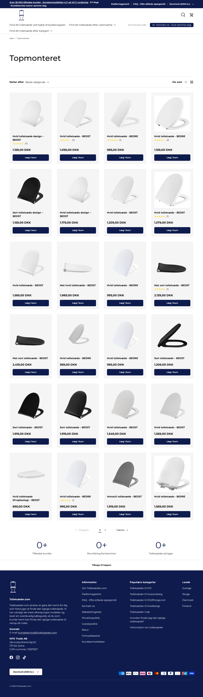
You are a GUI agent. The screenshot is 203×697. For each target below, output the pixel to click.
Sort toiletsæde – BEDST (169, 358)
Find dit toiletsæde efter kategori (29, 30)
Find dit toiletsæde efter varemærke (90, 25)
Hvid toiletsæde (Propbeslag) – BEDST (26, 498)
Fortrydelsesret (91, 635)
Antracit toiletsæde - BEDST (124, 496)
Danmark (187, 600)
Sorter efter (17, 82)
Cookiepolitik (89, 623)
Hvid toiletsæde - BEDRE (122, 136)
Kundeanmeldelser (93, 641)
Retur (85, 629)
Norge (186, 594)
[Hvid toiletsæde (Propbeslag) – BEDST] (31, 474)
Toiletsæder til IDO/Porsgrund (147, 600)
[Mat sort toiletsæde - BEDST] (172, 263)
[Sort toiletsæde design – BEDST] (31, 190)
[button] (191, 15)
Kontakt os (88, 606)
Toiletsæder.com (23, 686)
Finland (186, 606)
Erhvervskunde (137, 25)
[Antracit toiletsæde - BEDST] (125, 474)
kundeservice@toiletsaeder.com (37, 632)
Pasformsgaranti (120, 4)
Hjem (12, 38)
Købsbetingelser (92, 612)
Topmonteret (23, 38)
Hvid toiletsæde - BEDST (75, 136)
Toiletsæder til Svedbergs (145, 606)
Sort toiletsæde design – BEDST (28, 214)
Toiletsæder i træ (140, 612)
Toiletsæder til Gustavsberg (146, 594)
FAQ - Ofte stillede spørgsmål (149, 4)
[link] (82, 530)
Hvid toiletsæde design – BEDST (28, 138)
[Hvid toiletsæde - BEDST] (78, 113)
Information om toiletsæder (146, 627)
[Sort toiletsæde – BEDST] (172, 335)
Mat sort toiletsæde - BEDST (171, 285)
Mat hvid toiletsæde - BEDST (78, 285)
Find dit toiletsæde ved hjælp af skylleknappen (38, 25)
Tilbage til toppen (101, 565)
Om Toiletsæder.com (94, 588)
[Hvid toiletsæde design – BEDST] (31, 113)
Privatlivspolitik (91, 618)
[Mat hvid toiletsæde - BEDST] (78, 263)
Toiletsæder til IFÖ (140, 588)
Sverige (186, 588)
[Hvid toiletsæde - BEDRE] (125, 113)
